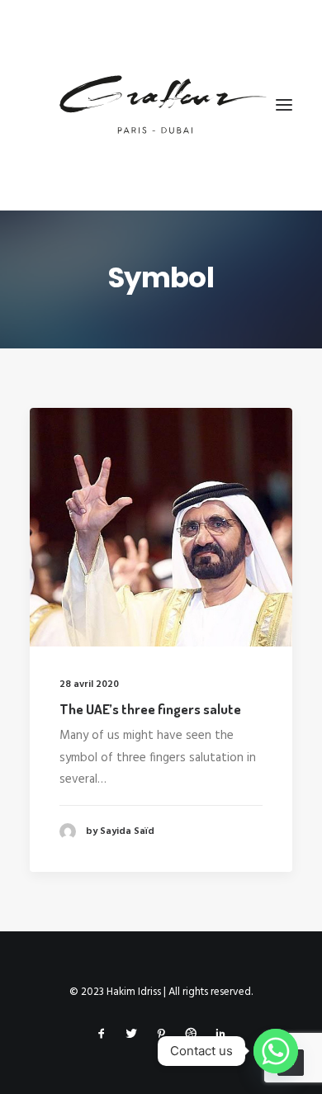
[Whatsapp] (275, 1051)
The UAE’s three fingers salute (150, 708)
